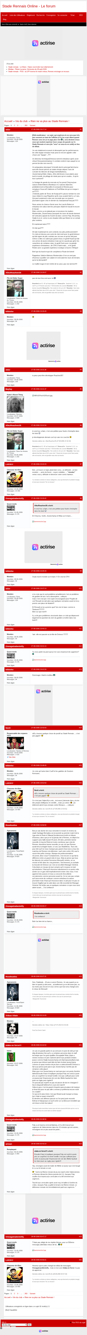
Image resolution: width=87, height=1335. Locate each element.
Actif (25, 24)
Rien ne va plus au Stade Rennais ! (50, 121)
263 (26, 125)
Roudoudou (11, 825)
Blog (4, 19)
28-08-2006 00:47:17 (38, 1236)
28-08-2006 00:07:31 (38, 976)
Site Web (12, 757)
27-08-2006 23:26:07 (38, 272)
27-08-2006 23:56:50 (38, 825)
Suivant (32, 125)
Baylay (9, 389)
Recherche (40, 15)
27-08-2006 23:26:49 (38, 311)
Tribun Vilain (12, 1015)
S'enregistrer (51, 15)
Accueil (4, 15)
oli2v (8, 129)
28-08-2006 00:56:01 (38, 1260)
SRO (81, 15)
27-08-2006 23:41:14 (38, 646)
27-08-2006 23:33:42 (38, 498)
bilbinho (9, 311)
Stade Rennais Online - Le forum (29, 6)
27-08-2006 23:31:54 (38, 425)
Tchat (72, 15)
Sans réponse (32, 24)
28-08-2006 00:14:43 (38, 1015)
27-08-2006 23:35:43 (38, 571)
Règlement (31, 15)
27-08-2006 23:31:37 (38, 389)
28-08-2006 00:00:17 (38, 906)
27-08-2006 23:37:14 (38, 588)
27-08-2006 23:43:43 (38, 728)
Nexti (8, 728)
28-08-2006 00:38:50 (38, 1119)
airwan (9, 1144)
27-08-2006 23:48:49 (38, 765)
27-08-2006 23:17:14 (38, 129)
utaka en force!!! (13, 1045)
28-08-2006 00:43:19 (38, 1144)
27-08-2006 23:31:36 (38, 370)
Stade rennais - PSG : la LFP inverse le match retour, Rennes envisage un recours (38, 71)
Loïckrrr (9, 464)
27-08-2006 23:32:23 (38, 464)
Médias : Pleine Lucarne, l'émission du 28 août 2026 (27, 69)
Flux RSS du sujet (78, 1322)
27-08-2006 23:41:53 (38, 669)
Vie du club (21, 121)
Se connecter (62, 15)
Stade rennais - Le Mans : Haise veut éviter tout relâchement (30, 67)
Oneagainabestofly (15, 498)
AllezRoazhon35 (13, 272)
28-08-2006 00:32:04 (38, 1045)
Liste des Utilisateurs (17, 15)
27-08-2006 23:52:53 (38, 783)
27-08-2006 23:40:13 (38, 629)
